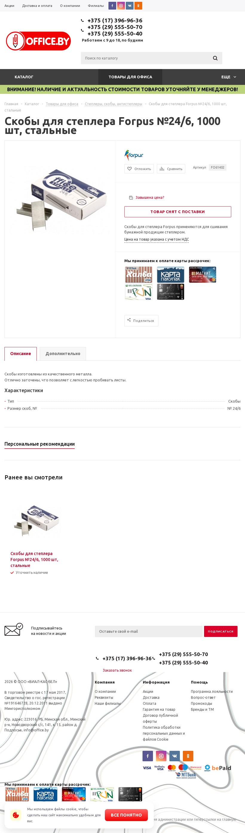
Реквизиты (104, 697)
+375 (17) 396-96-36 (115, 20)
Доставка (151, 697)
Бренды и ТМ (202, 709)
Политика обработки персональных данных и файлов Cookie (164, 733)
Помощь (199, 682)
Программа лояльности (212, 691)
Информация (156, 682)
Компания (105, 682)
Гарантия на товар (159, 709)
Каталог (24, 77)
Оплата (149, 703)
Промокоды (201, 703)
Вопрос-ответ (203, 697)
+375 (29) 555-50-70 (115, 27)
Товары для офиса (130, 77)
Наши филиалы (108, 703)
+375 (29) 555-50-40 (115, 33)
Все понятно (126, 815)
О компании (105, 691)
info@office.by (36, 730)
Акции (148, 691)
